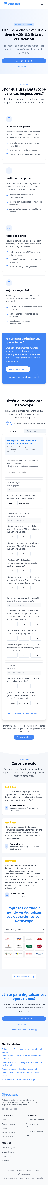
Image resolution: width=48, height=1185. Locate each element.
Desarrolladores (8, 1156)
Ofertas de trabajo (24, 1174)
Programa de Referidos (35, 1120)
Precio (4, 1128)
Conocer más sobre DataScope (22, 377)
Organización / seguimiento (18, 513)
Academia (6, 1160)
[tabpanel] (24, 577)
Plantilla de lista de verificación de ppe (18, 1079)
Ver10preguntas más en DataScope (22, 713)
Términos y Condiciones (16, 1170)
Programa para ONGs (34, 1131)
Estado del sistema (9, 1152)
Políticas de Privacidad (32, 1170)
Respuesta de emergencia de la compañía (23, 598)
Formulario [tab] (13, 431)
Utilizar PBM (11, 665)
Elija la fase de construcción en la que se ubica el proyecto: (23, 462)
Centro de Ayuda (8, 1147)
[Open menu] (42, 3)
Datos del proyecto (14, 482)
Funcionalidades (8, 1124)
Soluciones (6, 1120)
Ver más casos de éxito (22, 977)
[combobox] (24, 472)
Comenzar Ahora (24, 737)
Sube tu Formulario (9, 1132)
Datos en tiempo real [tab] (35, 431)
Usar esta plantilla (24, 61)
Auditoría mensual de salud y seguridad (19, 1069)
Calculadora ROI (8, 1137)
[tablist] (24, 431)
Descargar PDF (24, 66)
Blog (27, 1135)
